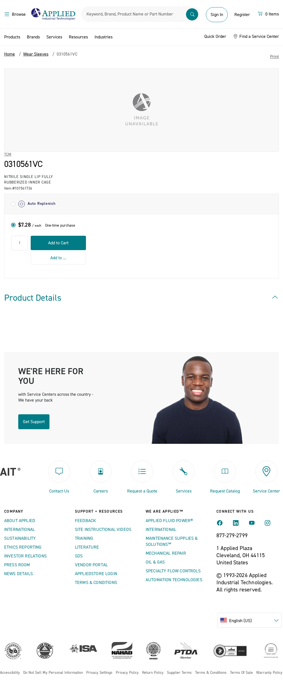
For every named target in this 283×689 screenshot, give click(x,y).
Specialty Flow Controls (173, 571)
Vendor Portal (91, 565)
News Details (18, 574)
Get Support (34, 422)
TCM (7, 154)
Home (9, 54)
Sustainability (20, 538)
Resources (78, 37)
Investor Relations (25, 556)
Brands (33, 37)
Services (54, 37)
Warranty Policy (269, 672)
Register (242, 14)
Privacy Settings (99, 672)
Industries (103, 37)
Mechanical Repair (166, 553)
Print (274, 56)
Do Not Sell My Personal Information (53, 672)
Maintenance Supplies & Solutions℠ (172, 541)
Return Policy (153, 672)
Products (12, 37)
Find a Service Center (258, 36)
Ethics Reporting (23, 547)
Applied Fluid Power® (169, 520)
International (19, 529)
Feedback (85, 520)
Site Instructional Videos (103, 529)
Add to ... (58, 258)
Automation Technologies (174, 580)
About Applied (19, 520)
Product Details (32, 297)
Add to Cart (58, 243)
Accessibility (10, 672)
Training (84, 538)
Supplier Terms (179, 672)
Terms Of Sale (241, 672)
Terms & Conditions (96, 582)
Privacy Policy (127, 672)
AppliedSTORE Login (96, 574)
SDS (79, 556)
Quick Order (215, 36)
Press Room (17, 565)
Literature (87, 547)
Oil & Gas (155, 562)
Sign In (217, 14)
